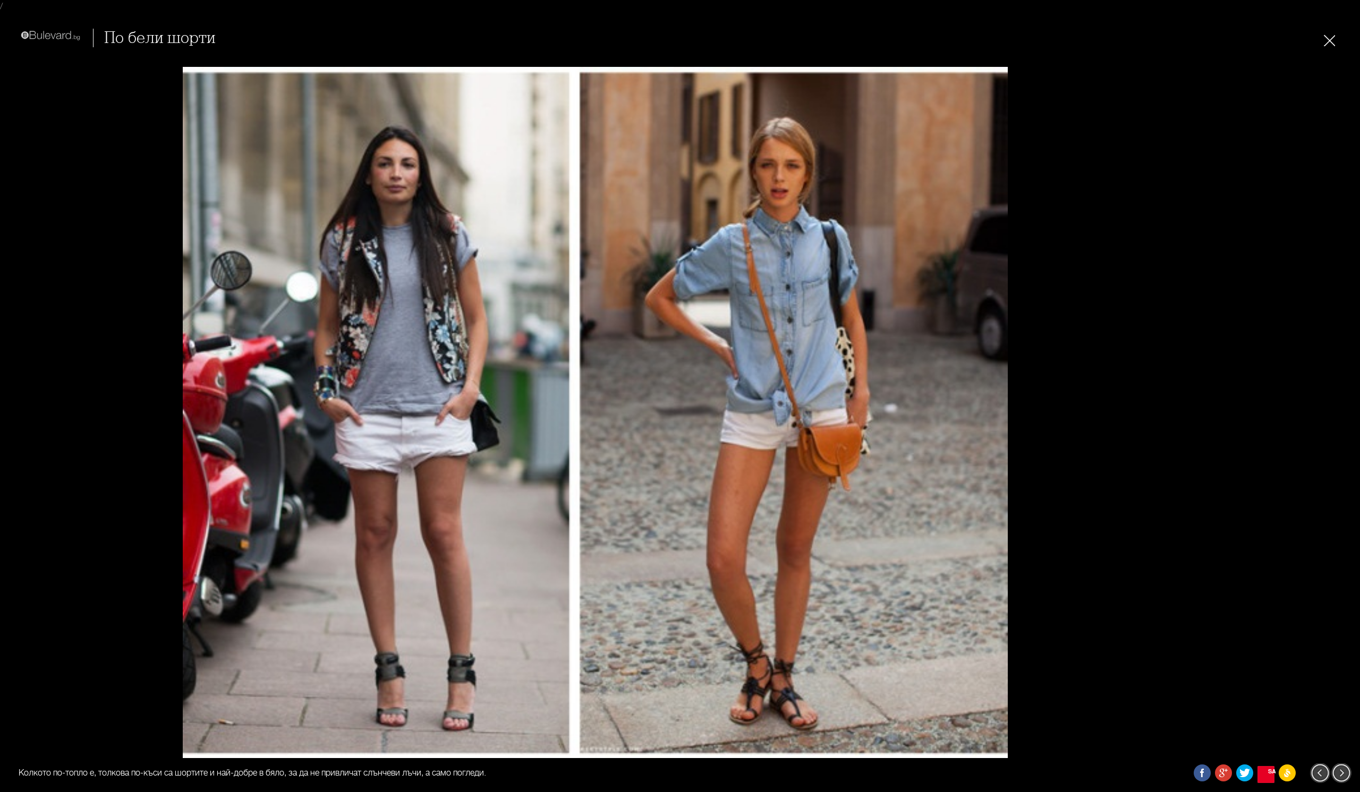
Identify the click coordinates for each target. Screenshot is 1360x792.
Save (1271, 771)
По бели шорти (159, 38)
